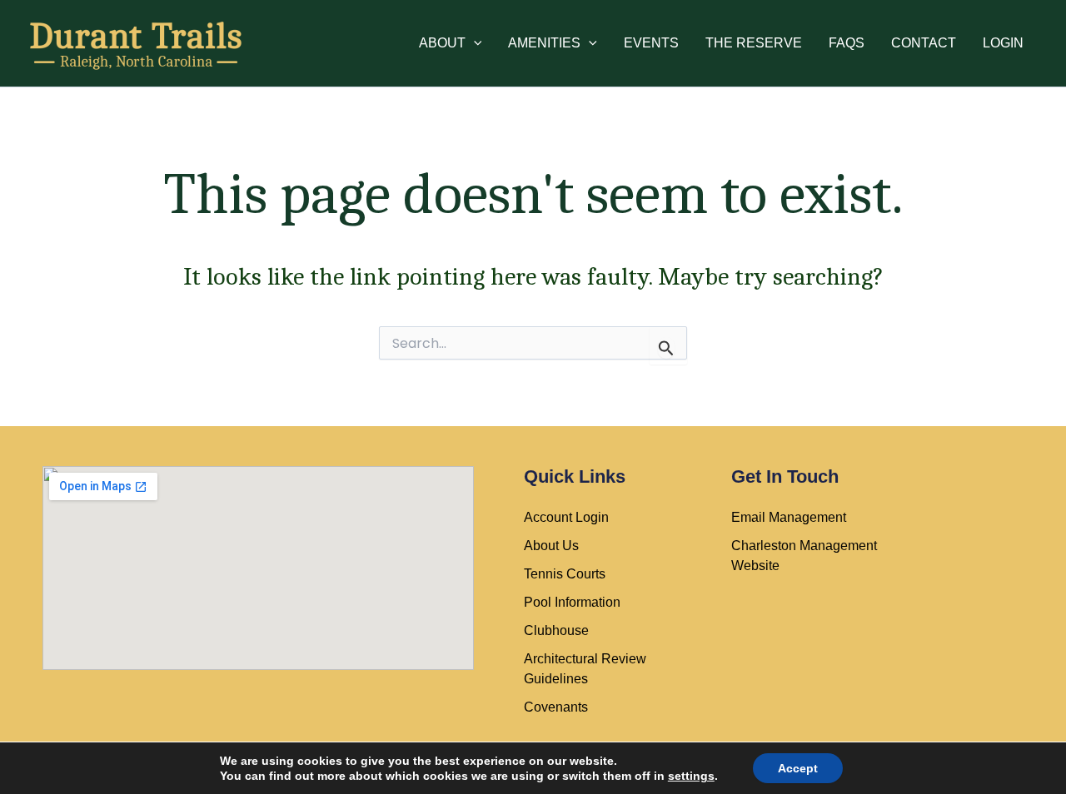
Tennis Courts (564, 574)
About (442, 43)
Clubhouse (556, 630)
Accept (798, 768)
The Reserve (753, 43)
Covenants (556, 707)
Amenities (544, 43)
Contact (923, 43)
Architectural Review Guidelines (585, 669)
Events (651, 43)
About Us (551, 545)
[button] (474, 43)
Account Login (566, 517)
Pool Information (572, 602)
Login (1003, 43)
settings (691, 775)
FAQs (846, 43)
